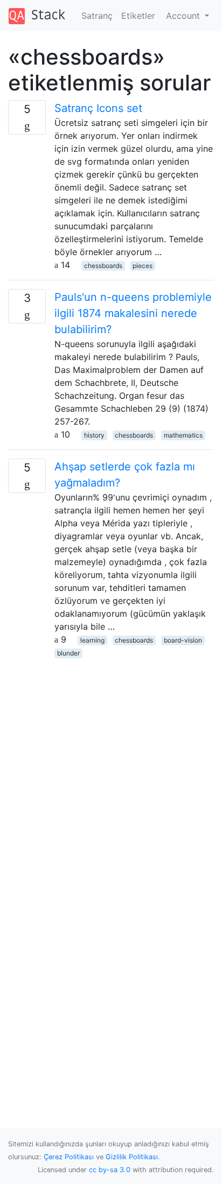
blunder (68, 653)
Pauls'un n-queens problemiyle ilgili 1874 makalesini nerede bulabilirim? (133, 313)
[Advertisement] (111, 769)
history (94, 435)
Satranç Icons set (98, 108)
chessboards (103, 266)
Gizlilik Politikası (132, 1157)
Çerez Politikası (69, 1157)
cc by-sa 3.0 (109, 1170)
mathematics (183, 435)
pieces (142, 266)
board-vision (183, 640)
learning (92, 640)
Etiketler (138, 15)
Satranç (97, 15)
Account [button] (184, 15)
